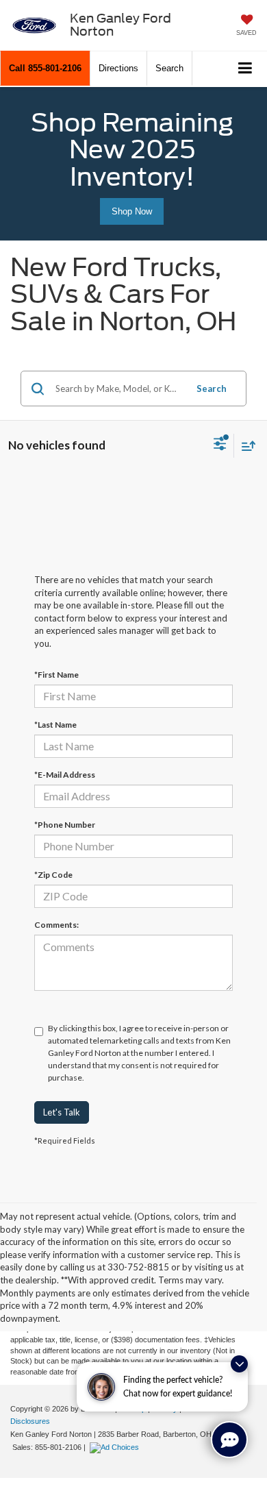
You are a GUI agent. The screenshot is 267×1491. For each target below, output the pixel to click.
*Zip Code (53, 875)
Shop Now (132, 211)
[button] (45, 68)
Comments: (56, 925)
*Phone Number (64, 825)
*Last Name (55, 724)
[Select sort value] (245, 446)
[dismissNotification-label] (239, 1363)
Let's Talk (61, 1112)
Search (211, 388)
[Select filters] (220, 445)
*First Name (56, 674)
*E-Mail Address (64, 774)
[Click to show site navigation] (245, 68)
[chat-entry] (229, 1439)
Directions (118, 68)
